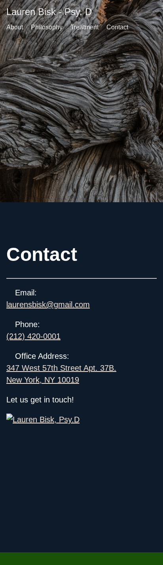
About (14, 27)
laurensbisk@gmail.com (48, 304)
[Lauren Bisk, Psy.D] (81, 419)
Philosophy (47, 27)
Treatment (84, 27)
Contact (117, 27)
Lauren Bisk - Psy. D (49, 11)
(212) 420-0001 (33, 336)
